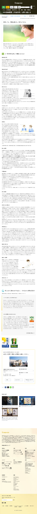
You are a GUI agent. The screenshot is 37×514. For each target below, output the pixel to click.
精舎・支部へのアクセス (5, 453)
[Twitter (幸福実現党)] (17, 461)
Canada (14, 478)
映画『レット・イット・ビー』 (28, 454)
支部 (14, 187)
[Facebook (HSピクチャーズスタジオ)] (34, 450)
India (14, 482)
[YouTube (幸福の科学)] (8, 450)
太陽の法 (12, 150)
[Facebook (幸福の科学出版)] (20, 450)
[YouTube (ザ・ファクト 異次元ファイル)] (10, 467)
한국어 (14, 485)
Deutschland (15, 479)
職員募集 (20, 506)
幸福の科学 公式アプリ (5, 455)
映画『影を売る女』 (27, 458)
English (33, 6)
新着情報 (4, 12)
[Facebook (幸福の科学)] (7, 450)
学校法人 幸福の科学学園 (29, 463)
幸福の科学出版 (15, 450)
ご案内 (8, 12)
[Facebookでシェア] (5, 387)
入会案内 (8, 7)
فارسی (14, 488)
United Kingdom (16, 481)
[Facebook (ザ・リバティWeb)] (21, 452)
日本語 (31, 7)
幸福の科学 (11, 179)
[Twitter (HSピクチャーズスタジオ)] (33, 450)
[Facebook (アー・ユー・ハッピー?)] (22, 453)
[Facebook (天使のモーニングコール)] (10, 468)
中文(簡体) (15, 484)
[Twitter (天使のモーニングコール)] (9, 468)
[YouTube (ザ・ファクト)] (5, 465)
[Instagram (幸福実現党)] (21, 461)
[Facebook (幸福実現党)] (18, 461)
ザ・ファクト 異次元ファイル (6, 467)
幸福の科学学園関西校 (28, 465)
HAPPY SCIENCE (19, 510)
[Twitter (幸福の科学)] (6, 450)
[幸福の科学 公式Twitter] (4, 502)
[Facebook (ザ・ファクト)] (8, 465)
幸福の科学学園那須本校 (28, 464)
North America (16, 477)
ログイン (16, 7)
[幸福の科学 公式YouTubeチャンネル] (5, 502)
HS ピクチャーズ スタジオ (29, 450)
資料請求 (4, 7)
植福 (19, 7)
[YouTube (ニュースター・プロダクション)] (3, 462)
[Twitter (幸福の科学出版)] (18, 450)
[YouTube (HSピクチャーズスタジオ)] (25, 451)
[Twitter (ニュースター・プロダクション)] (10, 461)
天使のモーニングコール (5, 468)
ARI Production (5, 463)
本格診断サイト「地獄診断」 (6, 456)
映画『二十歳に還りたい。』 (29, 455)
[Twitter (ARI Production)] (8, 463)
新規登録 (12, 7)
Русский (15, 486)
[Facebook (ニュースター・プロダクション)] (2, 462)
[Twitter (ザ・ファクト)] (7, 465)
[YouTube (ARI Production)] (9, 463)
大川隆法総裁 (8, 193)
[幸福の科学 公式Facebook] (2, 502)
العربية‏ (14, 487)
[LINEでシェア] (10, 387)
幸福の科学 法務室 (5, 454)
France (14, 480)
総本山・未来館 (6, 247)
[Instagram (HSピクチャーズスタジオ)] (26, 451)
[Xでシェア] (8, 387)
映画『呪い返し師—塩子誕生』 (29, 453)
